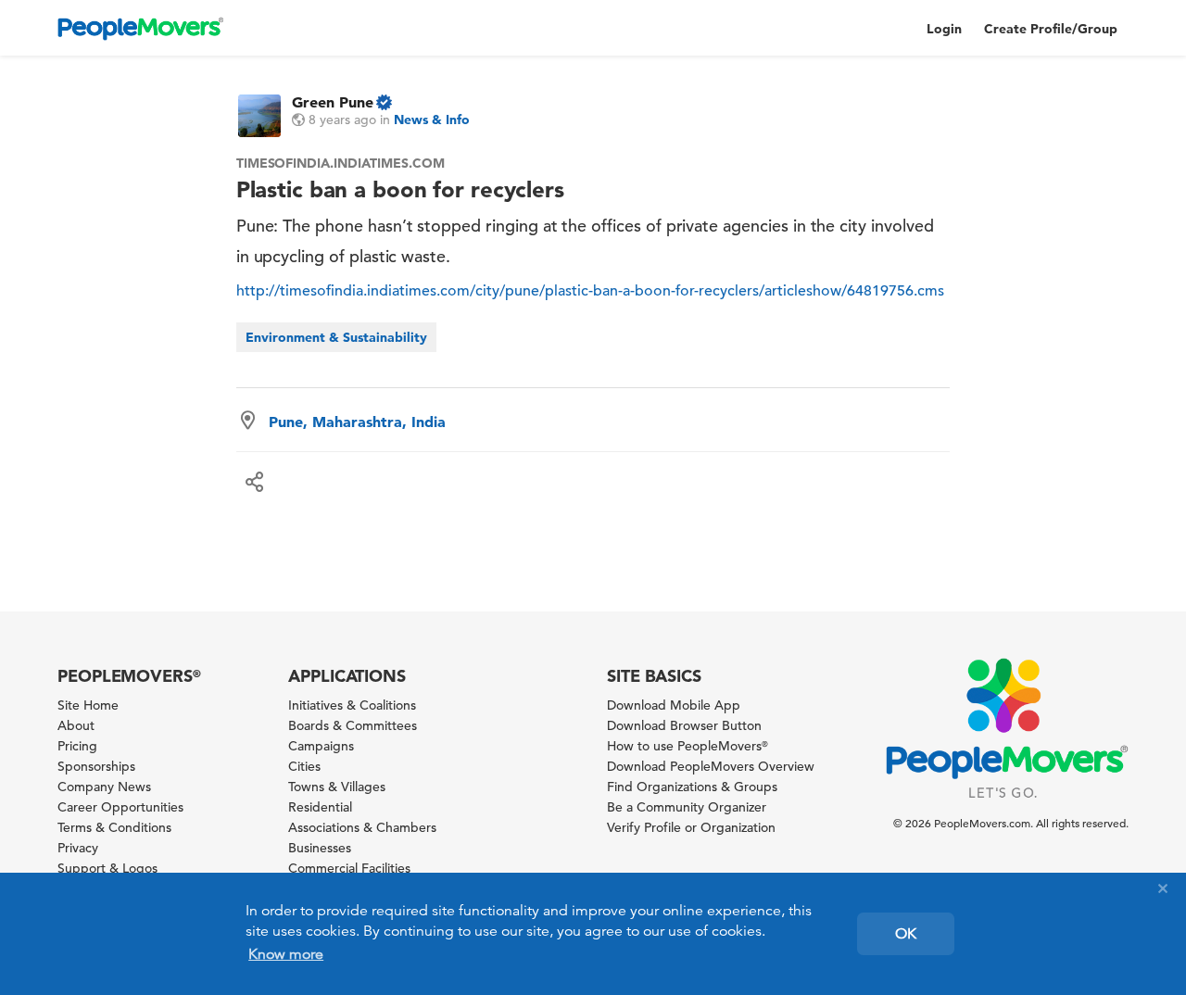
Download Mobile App (673, 705)
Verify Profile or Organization (691, 827)
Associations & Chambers (362, 827)
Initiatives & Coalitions (352, 705)
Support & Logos (107, 868)
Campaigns (321, 745)
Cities (304, 766)
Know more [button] (285, 954)
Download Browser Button (684, 725)
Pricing (77, 745)
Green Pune (332, 102)
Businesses (319, 847)
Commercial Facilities (349, 868)
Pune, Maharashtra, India (357, 421)
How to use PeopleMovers (687, 745)
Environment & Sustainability (336, 337)
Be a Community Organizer (686, 807)
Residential (320, 807)
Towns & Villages (336, 786)
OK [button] (905, 934)
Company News (104, 786)
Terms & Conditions (114, 827)
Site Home (88, 705)
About (76, 725)
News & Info (432, 119)
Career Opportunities (120, 807)
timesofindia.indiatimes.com (340, 163)
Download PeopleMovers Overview (710, 766)
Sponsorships (96, 766)
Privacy (77, 847)
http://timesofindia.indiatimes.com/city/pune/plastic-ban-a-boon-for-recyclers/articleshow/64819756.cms (590, 291)
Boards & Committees (352, 725)
